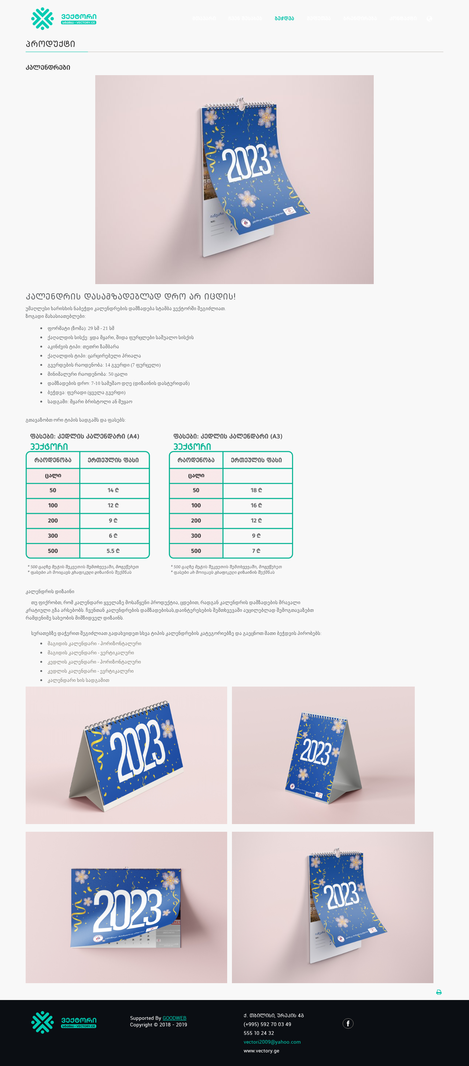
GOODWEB (175, 1018)
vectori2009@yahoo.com (272, 1042)
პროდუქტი (50, 43)
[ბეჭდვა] (439, 992)
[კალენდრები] (234, 179)
